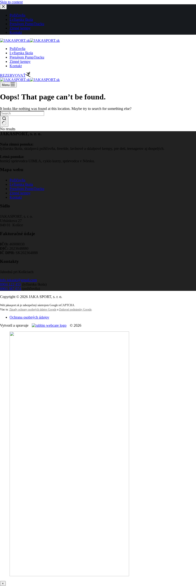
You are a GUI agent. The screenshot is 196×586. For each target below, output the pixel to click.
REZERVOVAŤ (13, 75)
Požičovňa (17, 49)
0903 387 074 (10, 289)
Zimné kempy (20, 62)
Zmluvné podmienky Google (75, 309)
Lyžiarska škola (21, 53)
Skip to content (11, 2)
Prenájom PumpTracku (27, 57)
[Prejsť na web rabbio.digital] (49, 325)
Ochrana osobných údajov (29, 317)
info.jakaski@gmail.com (18, 280)
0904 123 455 (10, 284)
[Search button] (4, 121)
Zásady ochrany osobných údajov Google (32, 309)
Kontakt (16, 66)
